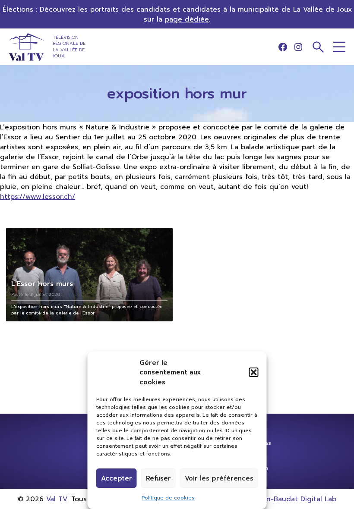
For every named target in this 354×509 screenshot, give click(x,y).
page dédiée (187, 19)
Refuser (158, 478)
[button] (254, 372)
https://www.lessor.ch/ (37, 196)
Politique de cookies (168, 498)
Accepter (116, 478)
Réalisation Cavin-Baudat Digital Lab (275, 499)
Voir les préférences (219, 478)
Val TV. (57, 499)
